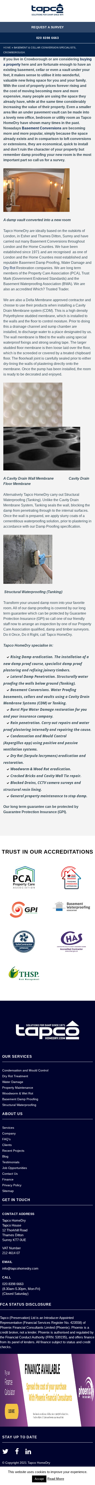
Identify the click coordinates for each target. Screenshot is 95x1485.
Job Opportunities (14, 1168)
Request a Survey (47, 27)
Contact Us (10, 1173)
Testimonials (10, 1162)
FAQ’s (6, 1139)
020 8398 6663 (47, 38)
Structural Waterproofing (19, 1105)
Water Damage (12, 1082)
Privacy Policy (11, 1185)
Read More (55, 1479)
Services (8, 1127)
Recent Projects (13, 1150)
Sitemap (8, 1191)
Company (9, 1133)
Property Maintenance (17, 1087)
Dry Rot (9, 268)
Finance (7, 1179)
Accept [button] (39, 1479)
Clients (7, 1145)
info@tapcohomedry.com (20, 1268)
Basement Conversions (41, 128)
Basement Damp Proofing (20, 1099)
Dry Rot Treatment (15, 1076)
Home (7, 47)
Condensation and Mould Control (25, 1070)
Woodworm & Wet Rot (17, 1093)
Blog (5, 1156)
